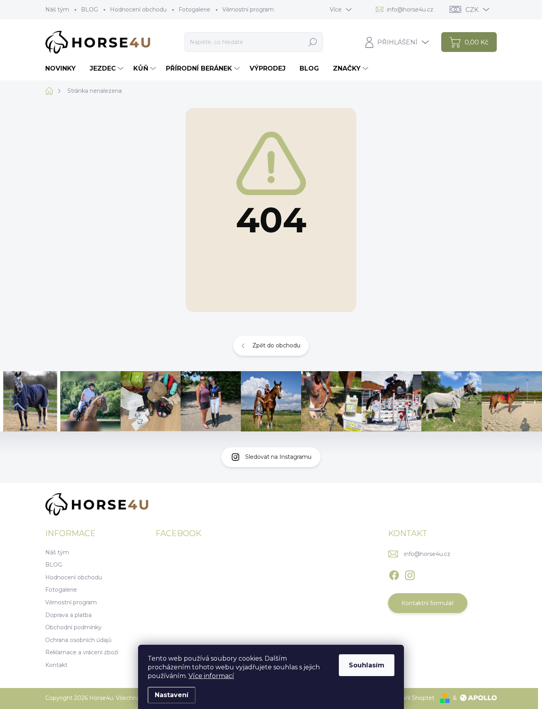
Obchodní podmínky (73, 627)
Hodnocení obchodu (138, 9)
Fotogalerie (194, 9)
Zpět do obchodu (276, 345)
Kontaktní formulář (428, 603)
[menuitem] (63, 68)
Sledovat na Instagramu (278, 456)
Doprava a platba (68, 615)
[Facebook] (394, 574)
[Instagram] (410, 574)
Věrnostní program (248, 9)
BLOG (89, 9)
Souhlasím (366, 665)
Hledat (312, 42)
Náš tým (57, 9)
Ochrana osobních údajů (78, 640)
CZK (472, 9)
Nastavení (171, 695)
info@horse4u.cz (427, 554)
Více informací (211, 676)
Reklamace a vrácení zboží (81, 652)
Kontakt (56, 665)
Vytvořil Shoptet (411, 697)
